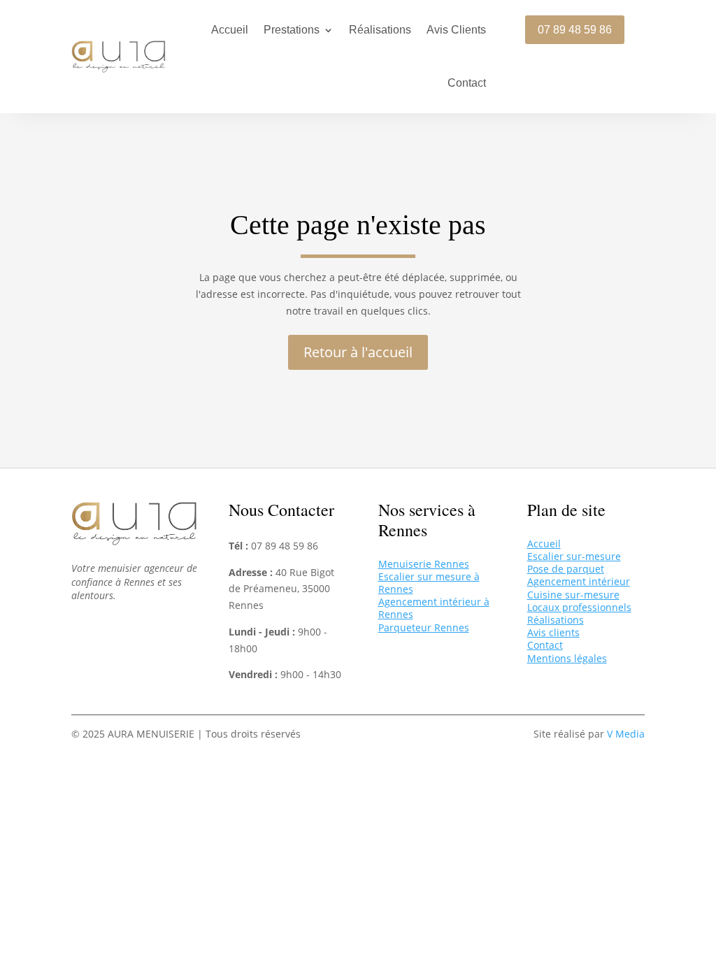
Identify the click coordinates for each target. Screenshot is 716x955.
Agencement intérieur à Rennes (433, 608)
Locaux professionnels (579, 607)
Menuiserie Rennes (423, 563)
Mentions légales (567, 658)
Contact (467, 83)
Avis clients (553, 632)
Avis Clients (456, 30)
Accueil (229, 30)
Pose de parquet (565, 568)
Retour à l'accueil (358, 352)
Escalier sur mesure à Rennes (429, 583)
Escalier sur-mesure (574, 556)
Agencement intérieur (578, 581)
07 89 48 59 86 (575, 30)
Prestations (292, 30)
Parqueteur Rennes (423, 627)
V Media (626, 733)
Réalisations (380, 30)
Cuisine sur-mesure (573, 594)
